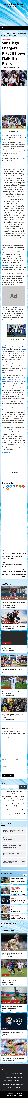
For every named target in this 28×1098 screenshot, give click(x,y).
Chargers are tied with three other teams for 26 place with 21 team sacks (13, 379)
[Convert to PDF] (23, 486)
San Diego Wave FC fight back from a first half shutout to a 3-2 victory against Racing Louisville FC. (14, 799)
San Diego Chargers (6, 39)
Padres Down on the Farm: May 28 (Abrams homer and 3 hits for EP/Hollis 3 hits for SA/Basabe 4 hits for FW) (13, 604)
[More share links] (7, 489)
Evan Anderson (11, 607)
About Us (7, 1073)
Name (4, 759)
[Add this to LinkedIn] (14, 486)
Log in (3, 1069)
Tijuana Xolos (19, 1080)
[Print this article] (20, 486)
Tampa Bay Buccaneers (12, 558)
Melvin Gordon (6, 265)
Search (3, 783)
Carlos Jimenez (12, 984)
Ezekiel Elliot (18, 553)
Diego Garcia (12, 1010)
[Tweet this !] (10, 486)
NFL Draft (14, 556)
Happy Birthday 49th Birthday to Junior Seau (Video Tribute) (13, 647)
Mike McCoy (10, 430)
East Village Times (13, 3)
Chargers (7, 551)
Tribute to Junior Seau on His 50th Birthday (14, 626)
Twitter (3, 927)
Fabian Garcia (11, 1060)
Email (16, 759)
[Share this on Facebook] (7, 486)
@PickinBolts (6, 452)
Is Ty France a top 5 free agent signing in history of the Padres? (18, 918)
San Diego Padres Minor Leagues (16, 889)
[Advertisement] (14, 18)
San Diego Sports (15, 622)
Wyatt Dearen (11, 956)
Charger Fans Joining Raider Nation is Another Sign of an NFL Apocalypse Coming (12, 715)
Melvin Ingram (21, 381)
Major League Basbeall (16, 596)
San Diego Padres (15, 598)
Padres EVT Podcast (13, 1087)
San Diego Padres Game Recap (17, 1054)
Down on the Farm (6, 596)
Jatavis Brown (13, 555)
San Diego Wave (5, 975)
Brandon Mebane (9, 550)
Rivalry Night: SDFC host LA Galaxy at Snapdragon (13, 810)
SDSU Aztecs (9, 1077)
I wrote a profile (19, 158)
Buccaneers (16, 550)
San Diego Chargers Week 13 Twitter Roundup (12, 564)
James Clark (11, 628)
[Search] (25, 28)
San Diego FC (14, 898)
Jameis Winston (6, 555)
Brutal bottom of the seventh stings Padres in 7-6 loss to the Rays (12, 793)
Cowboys (4, 553)
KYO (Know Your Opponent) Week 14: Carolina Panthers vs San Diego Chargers (14, 572)
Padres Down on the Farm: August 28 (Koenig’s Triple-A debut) (13, 805)
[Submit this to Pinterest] (17, 486)
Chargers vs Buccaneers (16, 551)
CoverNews (9, 1095)
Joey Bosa (5, 142)
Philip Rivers (5, 401)
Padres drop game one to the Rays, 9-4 (13, 814)
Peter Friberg (16, 67)
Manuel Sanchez (11, 1036)
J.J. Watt (7, 189)
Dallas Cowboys (11, 553)
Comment (5, 738)
